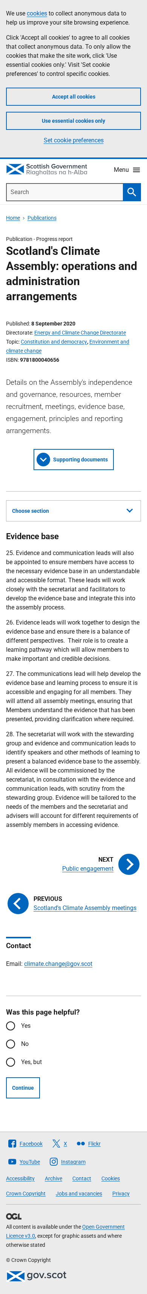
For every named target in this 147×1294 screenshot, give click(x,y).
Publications (42, 218)
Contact (81, 1178)
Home (13, 218)
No (25, 1043)
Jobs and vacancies (79, 1194)
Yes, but (31, 1062)
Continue (23, 1088)
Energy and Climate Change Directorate (80, 333)
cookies (37, 13)
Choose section (30, 511)
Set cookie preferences (74, 140)
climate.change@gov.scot (58, 963)
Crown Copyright (26, 1194)
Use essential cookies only (73, 121)
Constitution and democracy (54, 342)
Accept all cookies (73, 97)
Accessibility (20, 1178)
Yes (26, 1025)
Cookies (110, 1178)
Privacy (121, 1194)
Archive (53, 1178)
